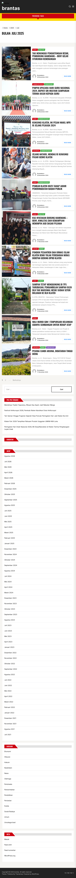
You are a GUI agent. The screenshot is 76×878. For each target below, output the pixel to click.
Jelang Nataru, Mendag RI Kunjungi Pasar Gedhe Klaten (50, 155)
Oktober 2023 (9, 609)
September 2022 (10, 669)
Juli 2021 (7, 735)
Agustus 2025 (9, 505)
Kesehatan (8, 768)
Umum (6, 817)
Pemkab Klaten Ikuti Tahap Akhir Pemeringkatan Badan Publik (49, 187)
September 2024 (10, 565)
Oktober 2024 (9, 560)
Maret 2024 (8, 593)
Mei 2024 (7, 582)
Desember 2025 (10, 489)
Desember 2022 (10, 653)
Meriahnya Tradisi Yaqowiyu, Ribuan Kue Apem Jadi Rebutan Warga (29, 405)
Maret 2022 (8, 702)
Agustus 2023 (9, 620)
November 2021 (10, 724)
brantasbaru (40, 75)
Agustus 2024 (9, 571)
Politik (6, 806)
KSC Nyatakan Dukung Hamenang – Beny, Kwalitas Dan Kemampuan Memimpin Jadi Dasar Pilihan (50, 220)
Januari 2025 (9, 543)
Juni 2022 (8, 685)
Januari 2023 (9, 647)
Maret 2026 (8, 478)
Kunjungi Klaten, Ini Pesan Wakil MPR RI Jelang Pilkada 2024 (51, 124)
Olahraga (7, 779)
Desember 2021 (10, 718)
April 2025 (8, 527)
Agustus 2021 (9, 729)
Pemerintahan (9, 790)
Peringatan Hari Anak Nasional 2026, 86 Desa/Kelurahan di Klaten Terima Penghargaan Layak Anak (36, 428)
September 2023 (10, 614)
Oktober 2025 (9, 494)
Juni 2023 (8, 631)
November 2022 (10, 658)
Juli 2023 (7, 625)
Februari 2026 (9, 483)
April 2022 (8, 696)
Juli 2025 (7, 511)
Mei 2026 (7, 467)
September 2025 (10, 500)
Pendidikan (8, 795)
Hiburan (7, 757)
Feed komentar (10, 850)
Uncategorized (9, 822)
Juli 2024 (7, 576)
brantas (11, 8)
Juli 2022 (7, 680)
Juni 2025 (8, 516)
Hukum (7, 762)
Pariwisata (8, 784)
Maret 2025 (8, 533)
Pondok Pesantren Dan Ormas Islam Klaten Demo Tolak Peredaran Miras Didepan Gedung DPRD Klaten (51, 255)
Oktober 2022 (9, 664)
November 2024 (10, 554)
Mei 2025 (7, 522)
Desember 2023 (10, 598)
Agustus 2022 (9, 674)
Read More (67, 76)
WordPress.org (9, 856)
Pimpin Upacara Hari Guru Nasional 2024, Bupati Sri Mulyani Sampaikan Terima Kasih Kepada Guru (51, 90)
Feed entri (8, 845)
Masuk (6, 839)
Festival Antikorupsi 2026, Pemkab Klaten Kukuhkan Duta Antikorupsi (30, 410)
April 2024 (8, 587)
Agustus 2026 (9, 456)
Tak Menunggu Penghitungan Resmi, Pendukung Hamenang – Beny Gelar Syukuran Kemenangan (50, 56)
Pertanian (7, 801)
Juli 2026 (7, 462)
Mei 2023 (7, 636)
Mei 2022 (7, 691)
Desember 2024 (10, 549)
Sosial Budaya (9, 811)
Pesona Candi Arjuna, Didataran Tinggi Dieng (52, 352)
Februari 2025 (9, 538)
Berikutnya (17, 380)
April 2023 (8, 642)
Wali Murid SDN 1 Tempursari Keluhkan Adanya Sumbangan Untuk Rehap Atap (52, 323)
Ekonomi (7, 751)
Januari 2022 (9, 713)
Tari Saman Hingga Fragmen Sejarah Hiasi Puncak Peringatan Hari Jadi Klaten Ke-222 (36, 416)
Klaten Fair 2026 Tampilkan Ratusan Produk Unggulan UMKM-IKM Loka (31, 421)
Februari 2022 (9, 707)
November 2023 (10, 603)
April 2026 (8, 472)
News (6, 773)
